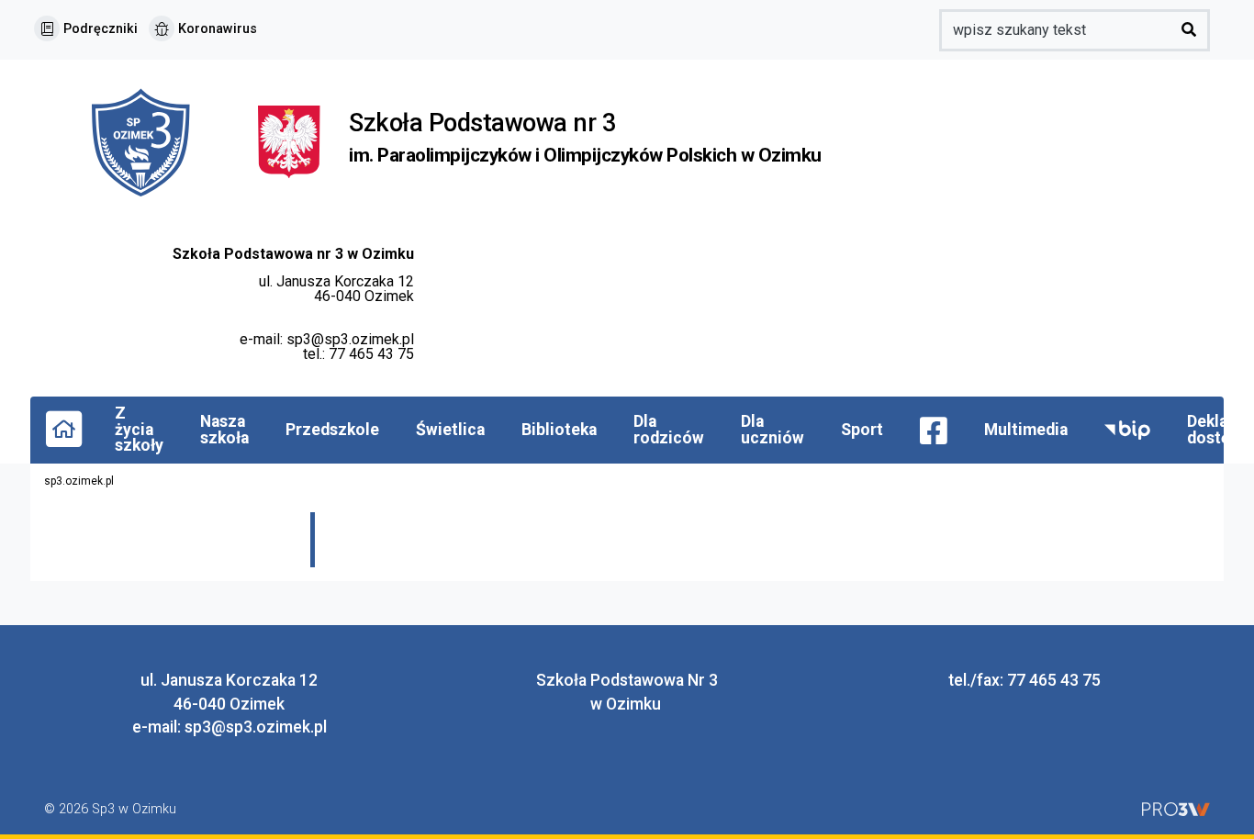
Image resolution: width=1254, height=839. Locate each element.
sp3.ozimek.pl (79, 481)
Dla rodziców (668, 429)
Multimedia (1026, 429)
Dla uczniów (772, 429)
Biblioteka (559, 429)
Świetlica (450, 429)
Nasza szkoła (224, 429)
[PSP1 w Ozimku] (151, 141)
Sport (862, 429)
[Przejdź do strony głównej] (63, 428)
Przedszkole (332, 429)
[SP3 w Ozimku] (289, 141)
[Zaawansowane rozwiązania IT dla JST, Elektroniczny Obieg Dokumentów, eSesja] (1176, 809)
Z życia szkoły (139, 429)
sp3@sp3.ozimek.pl (350, 339)
